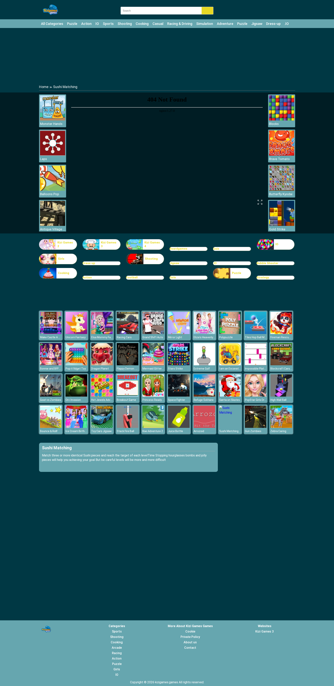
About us (190, 642)
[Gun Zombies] (256, 427)
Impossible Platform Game (261, 368)
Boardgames (178, 248)
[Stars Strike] (179, 364)
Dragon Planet (100, 368)
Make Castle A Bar (51, 337)
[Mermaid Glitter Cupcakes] (153, 364)
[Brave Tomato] (281, 154)
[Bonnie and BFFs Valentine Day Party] (51, 364)
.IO (287, 24)
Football (132, 277)
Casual (158, 24)
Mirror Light (175, 337)
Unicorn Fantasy (76, 337)
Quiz (216, 248)
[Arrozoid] (204, 427)
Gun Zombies (253, 431)
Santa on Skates (229, 399)
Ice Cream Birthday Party (81, 431)
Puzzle (72, 24)
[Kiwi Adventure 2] (153, 427)
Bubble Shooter (267, 263)
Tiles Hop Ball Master (258, 337)
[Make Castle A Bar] (51, 333)
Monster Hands (51, 124)
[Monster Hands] (52, 119)
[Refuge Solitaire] (204, 395)
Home (44, 87)
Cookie (190, 631)
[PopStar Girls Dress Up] (256, 395)
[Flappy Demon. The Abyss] (127, 364)
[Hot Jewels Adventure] (102, 395)
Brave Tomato (279, 159)
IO (97, 24)
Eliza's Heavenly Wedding (209, 337)
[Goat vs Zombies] (51, 395)
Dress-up (273, 24)
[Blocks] (281, 119)
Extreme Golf (202, 368)
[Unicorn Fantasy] (76, 333)
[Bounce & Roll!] (51, 427)
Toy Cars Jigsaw (101, 431)
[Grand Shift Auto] (153, 333)
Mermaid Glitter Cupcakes (158, 368)
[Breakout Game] (127, 395)
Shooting (125, 24)
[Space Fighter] (179, 395)
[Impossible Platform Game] (256, 364)
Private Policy (190, 637)
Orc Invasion (73, 399)
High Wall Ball (278, 399)
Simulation (204, 24)
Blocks (274, 124)
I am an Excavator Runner (235, 368)
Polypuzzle (226, 337)
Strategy (262, 277)
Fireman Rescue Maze (284, 337)
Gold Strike (277, 229)
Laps (43, 159)
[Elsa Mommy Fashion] (102, 333)
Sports (108, 24)
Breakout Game (126, 399)
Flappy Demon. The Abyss (133, 368)
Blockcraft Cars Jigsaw (284, 368)
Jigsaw (256, 24)
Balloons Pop (49, 194)
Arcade (117, 648)
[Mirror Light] (179, 333)
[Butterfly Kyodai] (281, 190)
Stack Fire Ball (125, 431)
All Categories (52, 24)
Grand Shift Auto (152, 337)
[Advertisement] (167, 56)
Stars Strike (175, 368)
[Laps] (52, 154)
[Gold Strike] (281, 225)
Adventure (225, 24)
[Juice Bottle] (179, 427)
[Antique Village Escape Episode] (52, 225)
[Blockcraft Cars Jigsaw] (281, 364)
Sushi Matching (229, 431)
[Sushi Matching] (230, 412)
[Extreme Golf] (204, 364)
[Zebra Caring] (281, 427)
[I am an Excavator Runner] (230, 364)
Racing (117, 653)
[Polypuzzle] (230, 333)
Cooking (142, 24)
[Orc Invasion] (76, 395)
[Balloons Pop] (52, 190)
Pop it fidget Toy (76, 368)
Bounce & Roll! (48, 431)
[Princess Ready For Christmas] (153, 395)
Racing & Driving (179, 24)
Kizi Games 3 (108, 244)
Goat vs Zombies (50, 399)
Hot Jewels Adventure (105, 399)
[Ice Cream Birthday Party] (76, 427)
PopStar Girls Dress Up (259, 399)
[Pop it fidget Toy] (76, 364)
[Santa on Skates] (230, 395)
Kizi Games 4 (152, 244)
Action (86, 24)
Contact (190, 648)
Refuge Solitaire (204, 399)
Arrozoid (199, 431)
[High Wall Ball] (281, 395)
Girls (61, 258)
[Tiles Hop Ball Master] (256, 333)
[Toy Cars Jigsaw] (102, 427)
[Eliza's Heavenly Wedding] (204, 333)
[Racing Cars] (127, 333)
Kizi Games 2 (65, 244)
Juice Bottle (175, 431)
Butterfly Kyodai (280, 194)
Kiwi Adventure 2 (152, 431)
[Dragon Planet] (102, 364)
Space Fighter (176, 399)
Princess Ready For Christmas (161, 399)
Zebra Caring (278, 431)
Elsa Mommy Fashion (104, 337)
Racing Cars (124, 337)
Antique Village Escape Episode (52, 229)
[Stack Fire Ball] (127, 427)
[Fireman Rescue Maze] (281, 333)
